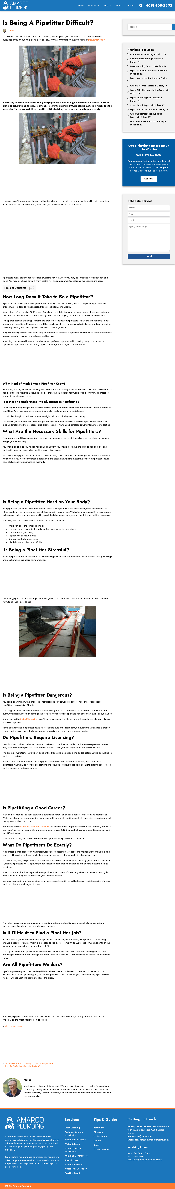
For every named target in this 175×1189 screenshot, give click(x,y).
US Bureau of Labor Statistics (34, 826)
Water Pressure (101, 1149)
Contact (130, 5)
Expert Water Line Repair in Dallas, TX (149, 109)
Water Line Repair (74, 1164)
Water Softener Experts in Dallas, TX (148, 85)
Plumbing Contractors (76, 1155)
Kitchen (97, 1140)
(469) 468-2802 (158, 5)
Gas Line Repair (72, 1173)
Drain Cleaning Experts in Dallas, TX (148, 66)
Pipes (19, 1026)
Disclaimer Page (96, 39)
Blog (106, 5)
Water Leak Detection (76, 1168)
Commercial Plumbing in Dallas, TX (148, 54)
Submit (149, 256)
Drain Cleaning (72, 1127)
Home (81, 5)
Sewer (97, 1145)
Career (13, 1026)
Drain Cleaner (101, 1136)
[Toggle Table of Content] (30, 288)
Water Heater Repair (75, 1139)
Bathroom (99, 1127)
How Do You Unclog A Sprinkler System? (22, 1066)
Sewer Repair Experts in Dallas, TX (147, 105)
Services (92, 5)
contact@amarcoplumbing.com (152, 1139)
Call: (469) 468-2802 (148, 155)
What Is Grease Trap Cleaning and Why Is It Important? (29, 1063)
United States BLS (29, 719)
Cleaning (98, 1132)
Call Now (148, 178)
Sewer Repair (71, 1160)
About (119, 5)
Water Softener (72, 1144)
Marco (11, 30)
